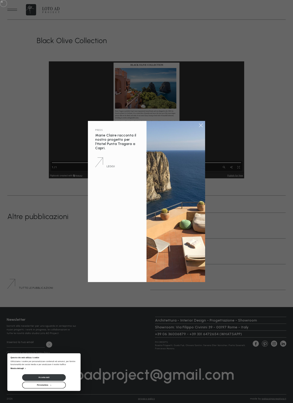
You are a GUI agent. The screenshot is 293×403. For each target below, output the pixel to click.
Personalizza (42, 385)
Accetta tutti (43, 377)
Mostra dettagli (17, 369)
